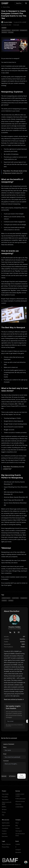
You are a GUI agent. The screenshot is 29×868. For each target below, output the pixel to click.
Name (4, 747)
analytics (4, 600)
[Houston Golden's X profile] (14, 632)
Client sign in (18, 831)
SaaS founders (6, 822)
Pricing (3, 812)
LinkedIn (17, 844)
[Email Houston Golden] (18, 632)
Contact (17, 828)
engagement (24, 598)
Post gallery (5, 796)
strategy (11, 600)
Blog (16, 825)
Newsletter (18, 852)
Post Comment (21, 776)
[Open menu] (26, 3)
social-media (15, 598)
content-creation (6, 598)
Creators (4, 831)
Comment (6, 760)
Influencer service (20, 801)
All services (18, 804)
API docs (4, 809)
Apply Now (18, 3)
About (17, 822)
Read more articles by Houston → (14, 699)
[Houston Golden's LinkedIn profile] (10, 632)
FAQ (3, 815)
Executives (5, 836)
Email (4, 754)
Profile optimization (20, 798)
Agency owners (6, 825)
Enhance (13, 776)
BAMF (4, 3)
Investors (4, 833)
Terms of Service (6, 844)
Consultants (5, 828)
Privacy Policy (5, 847)
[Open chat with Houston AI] (26, 862)
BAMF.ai (4, 806)
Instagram (18, 849)
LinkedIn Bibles (19, 806)
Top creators (5, 799)
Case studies (5, 794)
